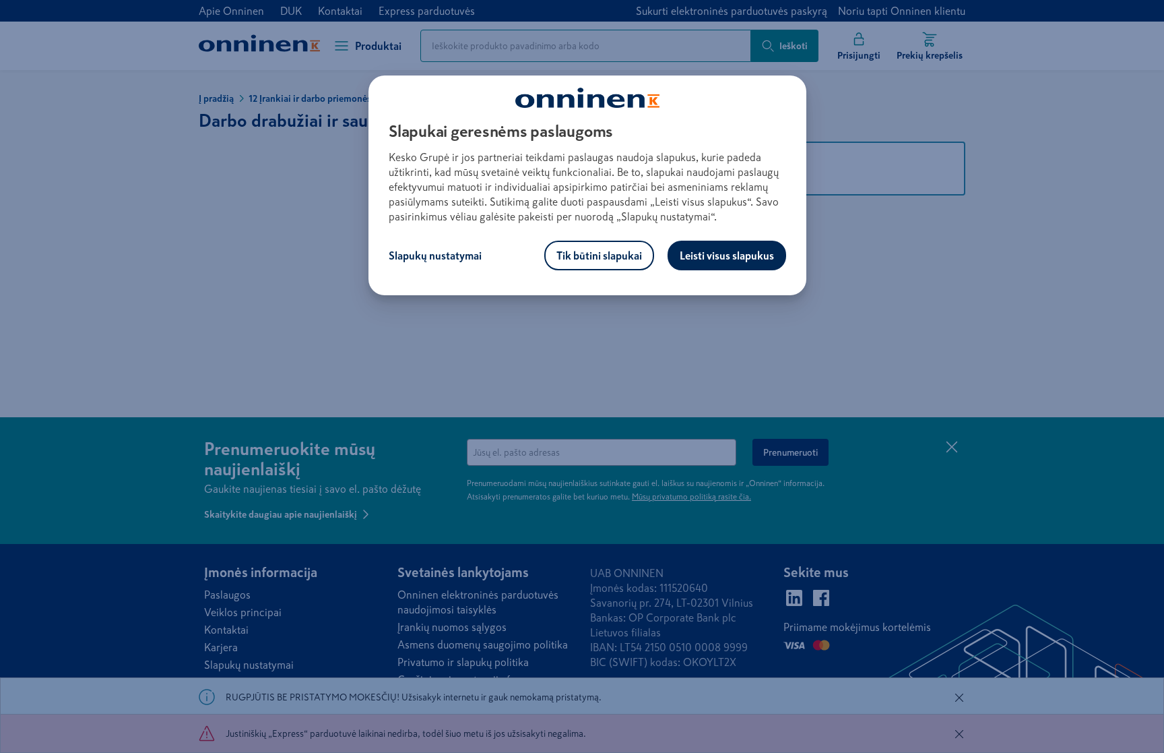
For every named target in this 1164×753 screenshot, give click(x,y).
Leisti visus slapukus (727, 255)
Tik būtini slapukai (599, 255)
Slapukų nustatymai (435, 255)
